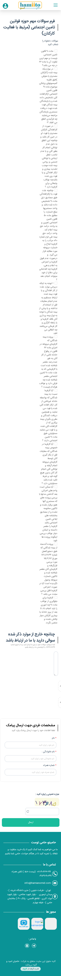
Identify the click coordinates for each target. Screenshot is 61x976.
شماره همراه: (49, 765)
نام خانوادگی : (48, 752)
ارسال (30, 822)
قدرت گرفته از (31, 969)
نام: (53, 738)
